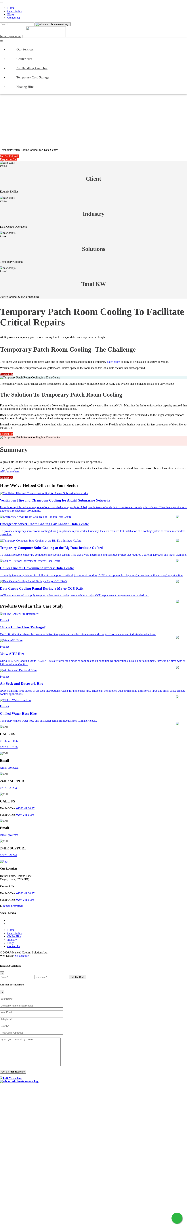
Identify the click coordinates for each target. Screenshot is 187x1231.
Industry (12, 939)
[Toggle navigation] (1, 2)
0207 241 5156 (9, 747)
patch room (113, 361)
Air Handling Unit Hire (31, 68)
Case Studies (14, 11)
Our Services (25, 49)
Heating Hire (25, 86)
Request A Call (8, 159)
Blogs (10, 14)
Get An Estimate (9, 156)
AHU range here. (10, 471)
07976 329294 (8, 787)
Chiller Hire (24, 59)
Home (10, 7)
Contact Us (13, 17)
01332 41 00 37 (9, 740)
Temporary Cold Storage (32, 77)
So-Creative (22, 955)
